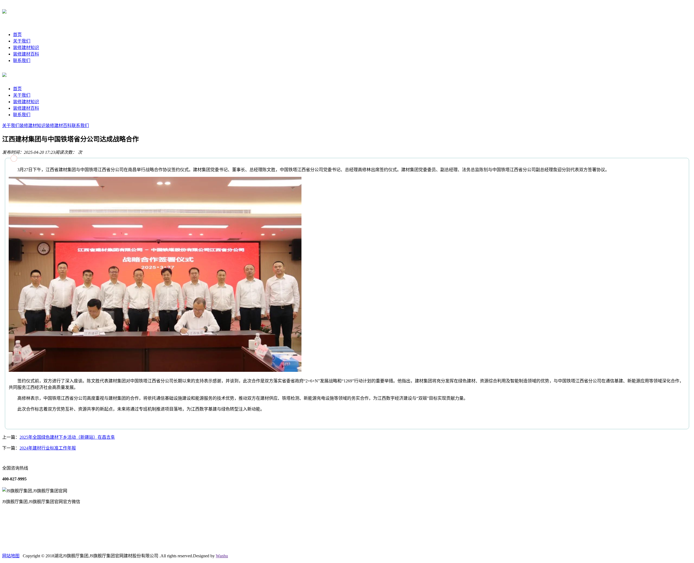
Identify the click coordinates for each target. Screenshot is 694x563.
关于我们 (21, 41)
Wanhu (222, 556)
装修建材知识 (26, 47)
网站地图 (11, 556)
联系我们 (21, 60)
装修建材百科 (26, 54)
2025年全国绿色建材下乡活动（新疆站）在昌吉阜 (67, 437)
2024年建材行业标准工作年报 (48, 448)
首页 (17, 34)
